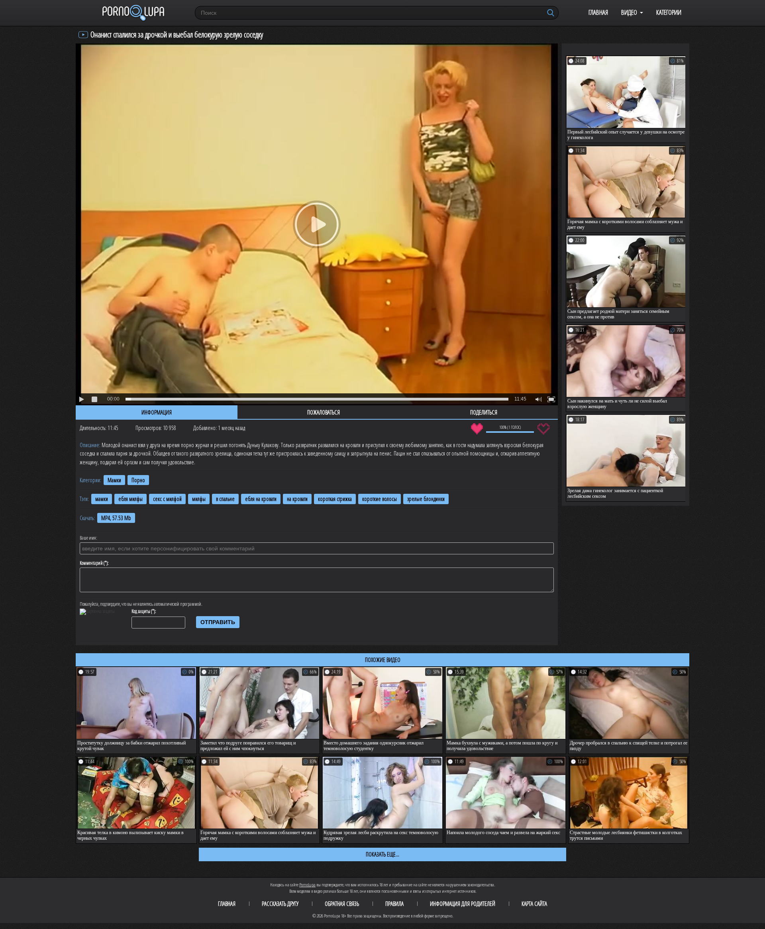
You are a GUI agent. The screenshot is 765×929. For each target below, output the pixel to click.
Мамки (114, 480)
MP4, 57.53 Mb (116, 518)
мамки (101, 499)
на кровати (297, 499)
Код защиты (140, 611)
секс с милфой (167, 499)
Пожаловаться (323, 412)
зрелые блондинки (426, 499)
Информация (156, 412)
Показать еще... (382, 854)
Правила (394, 903)
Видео (629, 12)
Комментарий (91, 563)
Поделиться (483, 412)
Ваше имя (88, 538)
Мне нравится (476, 429)
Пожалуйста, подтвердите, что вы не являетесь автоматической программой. (141, 604)
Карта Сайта (534, 903)
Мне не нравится (543, 429)
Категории (668, 12)
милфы (199, 499)
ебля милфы (130, 499)
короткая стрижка (335, 499)
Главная (598, 12)
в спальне (225, 499)
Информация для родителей (462, 903)
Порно (138, 480)
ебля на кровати (261, 499)
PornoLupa (307, 885)
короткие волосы (379, 499)
